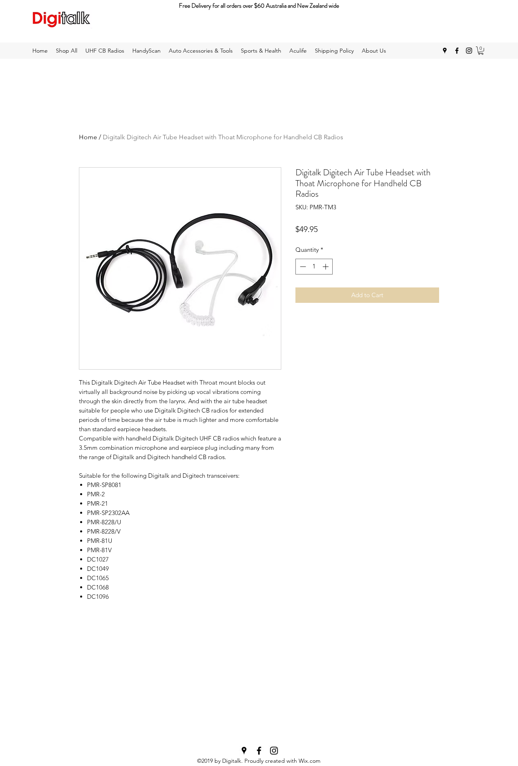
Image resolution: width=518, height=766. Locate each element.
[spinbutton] (314, 266)
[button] (481, 51)
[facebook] (457, 51)
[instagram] (469, 51)
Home (88, 137)
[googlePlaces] (445, 51)
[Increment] (326, 266)
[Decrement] (302, 266)
